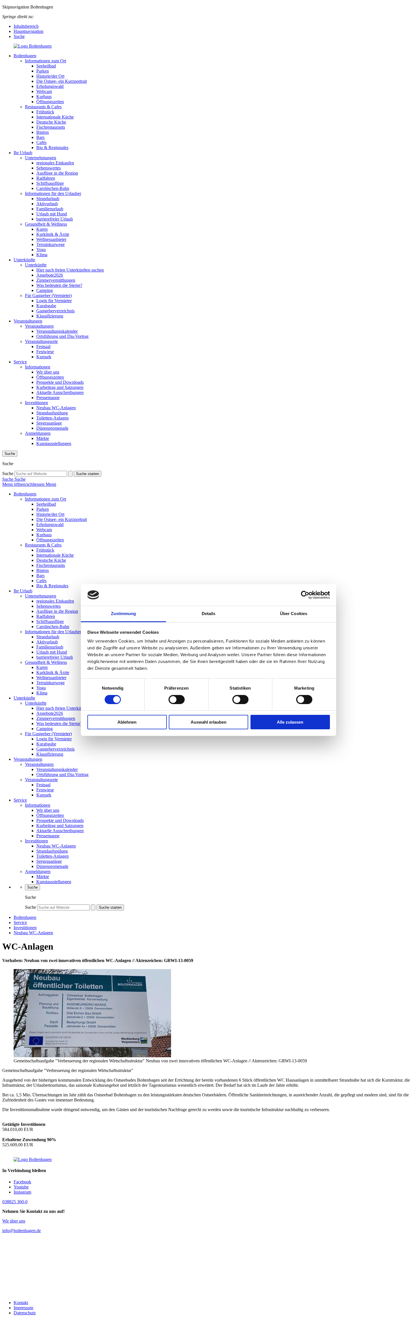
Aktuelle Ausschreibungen (60, 392)
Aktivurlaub (47, 203)
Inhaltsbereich (26, 26)
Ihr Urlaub (23, 152)
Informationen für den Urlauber (53, 193)
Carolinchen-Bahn (52, 188)
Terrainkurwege (50, 244)
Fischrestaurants (50, 127)
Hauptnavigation (28, 31)
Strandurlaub (47, 198)
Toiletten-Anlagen (52, 418)
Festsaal (43, 346)
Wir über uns (47, 372)
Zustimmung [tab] (123, 613)
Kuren (42, 229)
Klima (41, 254)
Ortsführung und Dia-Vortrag (62, 336)
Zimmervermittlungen (55, 280)
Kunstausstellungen (53, 443)
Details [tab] (209, 613)
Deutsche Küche (51, 122)
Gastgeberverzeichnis (55, 310)
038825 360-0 (15, 1201)
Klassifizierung (49, 315)
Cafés (41, 142)
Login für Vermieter (54, 300)
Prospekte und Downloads (60, 382)
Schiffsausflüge (50, 183)
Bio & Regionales (52, 147)
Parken (42, 71)
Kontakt (21, 1302)
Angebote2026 (49, 275)
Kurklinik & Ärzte (52, 234)
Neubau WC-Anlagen (56, 407)
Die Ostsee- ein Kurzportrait (61, 81)
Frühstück (45, 111)
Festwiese (45, 351)
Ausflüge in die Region (57, 173)
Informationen (37, 367)
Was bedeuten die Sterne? (59, 285)
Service (20, 361)
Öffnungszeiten (50, 101)
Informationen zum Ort (45, 60)
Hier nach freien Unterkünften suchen (70, 270)
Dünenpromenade (52, 428)
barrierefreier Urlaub (54, 219)
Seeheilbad (46, 65)
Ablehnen (126, 722)
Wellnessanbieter (51, 239)
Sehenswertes (48, 168)
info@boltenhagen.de (21, 1230)
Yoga (41, 249)
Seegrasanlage (49, 423)
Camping (44, 290)
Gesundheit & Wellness (46, 224)
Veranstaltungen (28, 321)
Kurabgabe (46, 305)
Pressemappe (48, 397)
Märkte (42, 438)
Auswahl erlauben (208, 722)
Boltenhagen (25, 55)
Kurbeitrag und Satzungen (59, 387)
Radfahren (45, 178)
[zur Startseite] (208, 46)
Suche (19, 36)
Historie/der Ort (50, 76)
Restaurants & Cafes (43, 106)
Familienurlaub (49, 208)
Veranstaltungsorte (41, 341)
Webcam (44, 91)
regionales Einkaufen (55, 162)
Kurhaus (44, 96)
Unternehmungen (40, 157)
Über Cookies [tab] (293, 613)
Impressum (23, 1307)
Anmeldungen (37, 433)
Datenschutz (25, 1312)
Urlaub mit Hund (51, 213)
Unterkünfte (24, 259)
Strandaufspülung (52, 412)
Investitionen (36, 402)
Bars (40, 137)
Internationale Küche (55, 117)
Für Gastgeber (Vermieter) (48, 295)
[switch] (177, 699)
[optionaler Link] (208, 1267)
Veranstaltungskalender (57, 331)
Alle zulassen (290, 722)
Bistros (42, 132)
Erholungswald (50, 86)
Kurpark (43, 356)
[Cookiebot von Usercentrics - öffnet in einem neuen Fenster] (305, 595)
